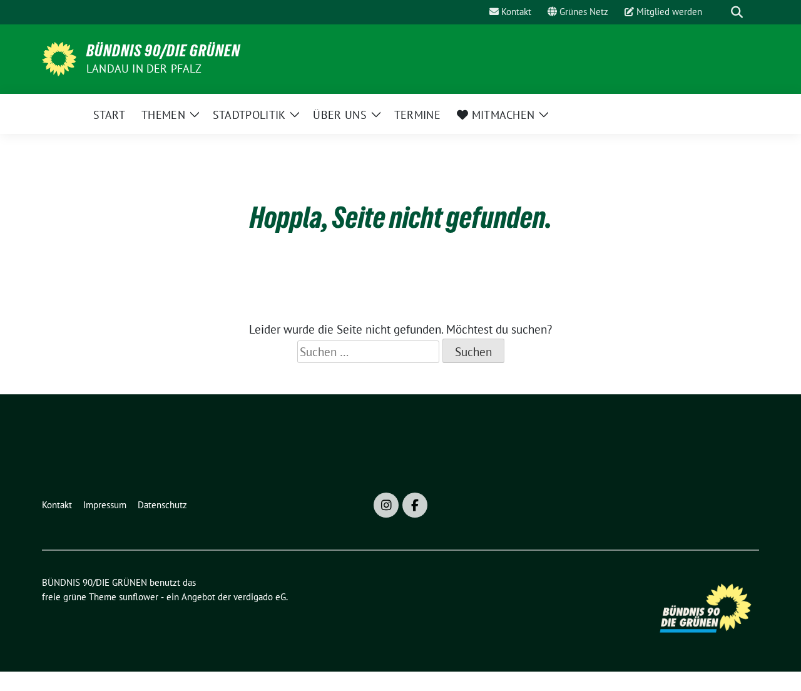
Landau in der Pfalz (144, 68)
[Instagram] (386, 505)
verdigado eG (259, 597)
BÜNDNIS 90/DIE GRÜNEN (163, 50)
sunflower (138, 597)
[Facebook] (414, 505)
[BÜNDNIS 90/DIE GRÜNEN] (59, 57)
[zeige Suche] (737, 12)
